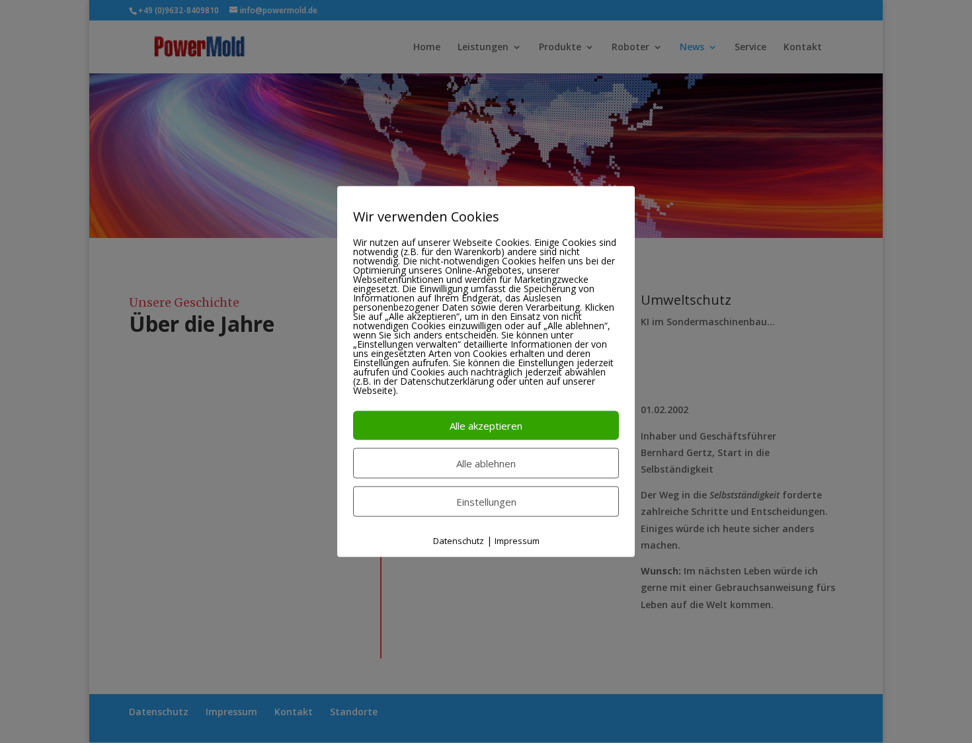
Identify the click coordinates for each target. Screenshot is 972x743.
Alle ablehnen (486, 463)
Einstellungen (486, 501)
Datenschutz (458, 541)
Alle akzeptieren (486, 425)
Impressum (517, 541)
